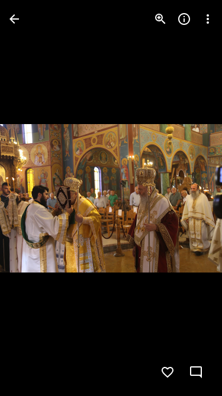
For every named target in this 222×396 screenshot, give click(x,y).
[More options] (208, 19)
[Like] (167, 372)
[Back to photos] (14, 19)
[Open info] (184, 19)
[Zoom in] (160, 19)
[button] (33, 198)
